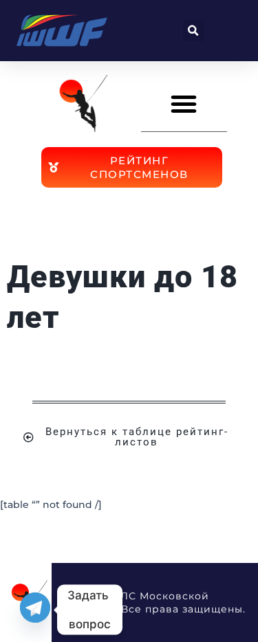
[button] (193, 30)
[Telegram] (35, 610)
